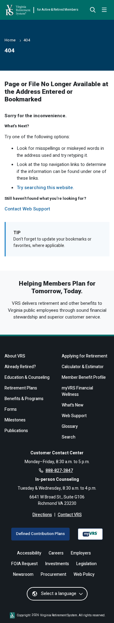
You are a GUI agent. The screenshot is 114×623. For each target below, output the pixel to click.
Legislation (86, 564)
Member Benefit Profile (84, 377)
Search (68, 437)
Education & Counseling (27, 377)
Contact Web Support (27, 209)
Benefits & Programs (24, 399)
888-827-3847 (59, 470)
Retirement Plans (21, 388)
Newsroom (23, 574)
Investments (57, 564)
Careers (56, 553)
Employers (81, 553)
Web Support (74, 416)
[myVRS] (90, 534)
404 (26, 40)
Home (10, 40)
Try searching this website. (45, 187)
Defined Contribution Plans (40, 534)
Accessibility (29, 553)
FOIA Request (24, 564)
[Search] (93, 10)
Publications (16, 431)
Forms (11, 409)
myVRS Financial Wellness (77, 391)
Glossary (70, 426)
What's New (72, 405)
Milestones (15, 420)
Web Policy (84, 574)
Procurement (53, 574)
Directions (42, 515)
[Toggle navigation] (104, 10)
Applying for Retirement (84, 356)
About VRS (15, 356)
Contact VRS (70, 515)
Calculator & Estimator (83, 367)
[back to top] (99, 608)
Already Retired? (20, 367)
